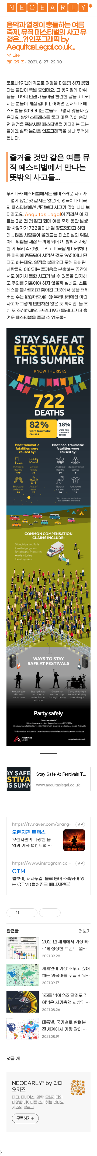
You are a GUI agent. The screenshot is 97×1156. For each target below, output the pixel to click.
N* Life (13, 55)
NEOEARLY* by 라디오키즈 (37, 1087)
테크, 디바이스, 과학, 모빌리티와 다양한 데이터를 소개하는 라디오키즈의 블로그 (38, 1102)
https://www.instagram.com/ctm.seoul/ (42, 863)
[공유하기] (24, 913)
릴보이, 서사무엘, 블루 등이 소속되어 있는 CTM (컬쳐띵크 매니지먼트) (48, 881)
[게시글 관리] (31, 913)
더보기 (84, 931)
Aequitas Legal (43, 214)
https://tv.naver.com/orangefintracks (43, 824)
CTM (18, 871)
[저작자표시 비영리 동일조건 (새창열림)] (68, 913)
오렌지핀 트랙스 (29, 832)
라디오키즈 (15, 62)
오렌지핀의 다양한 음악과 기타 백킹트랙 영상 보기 (32, 843)
